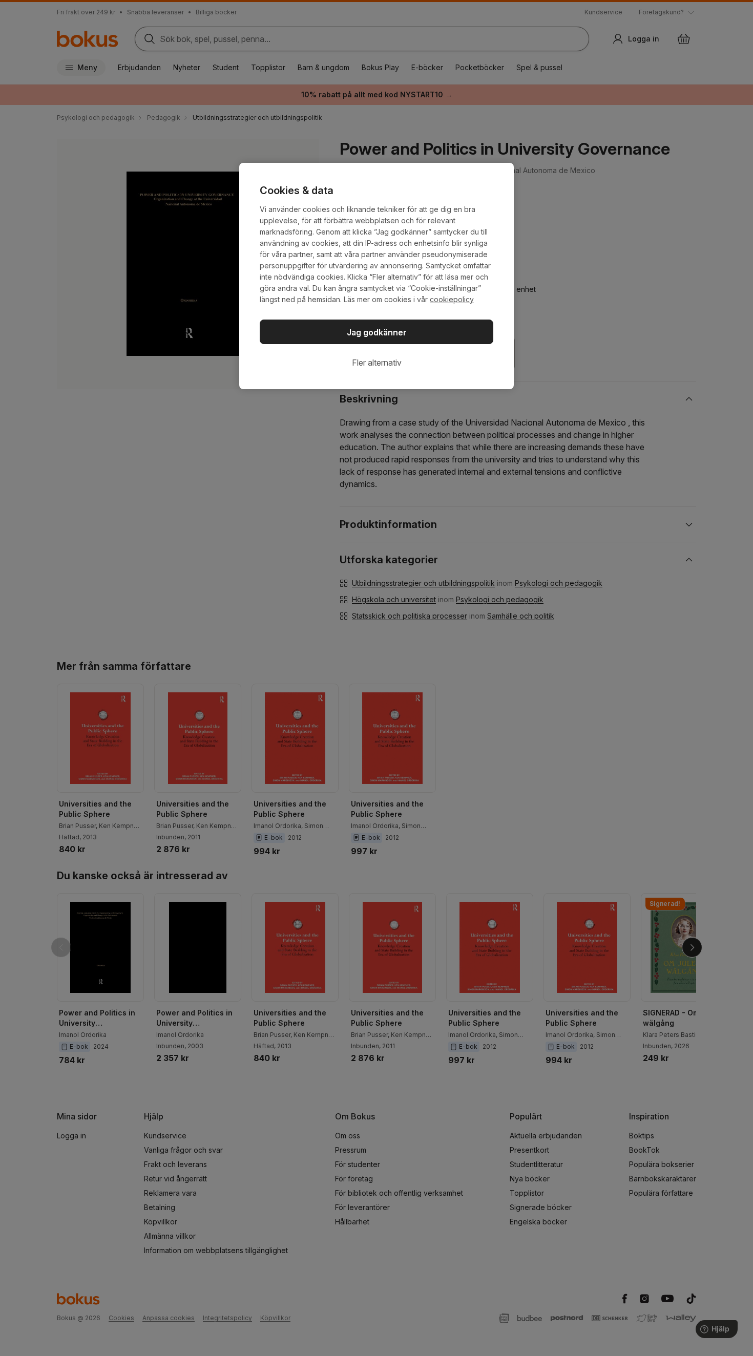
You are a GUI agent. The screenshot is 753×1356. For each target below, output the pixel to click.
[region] (376, 276)
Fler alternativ (377, 362)
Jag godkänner (377, 332)
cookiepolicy (452, 299)
